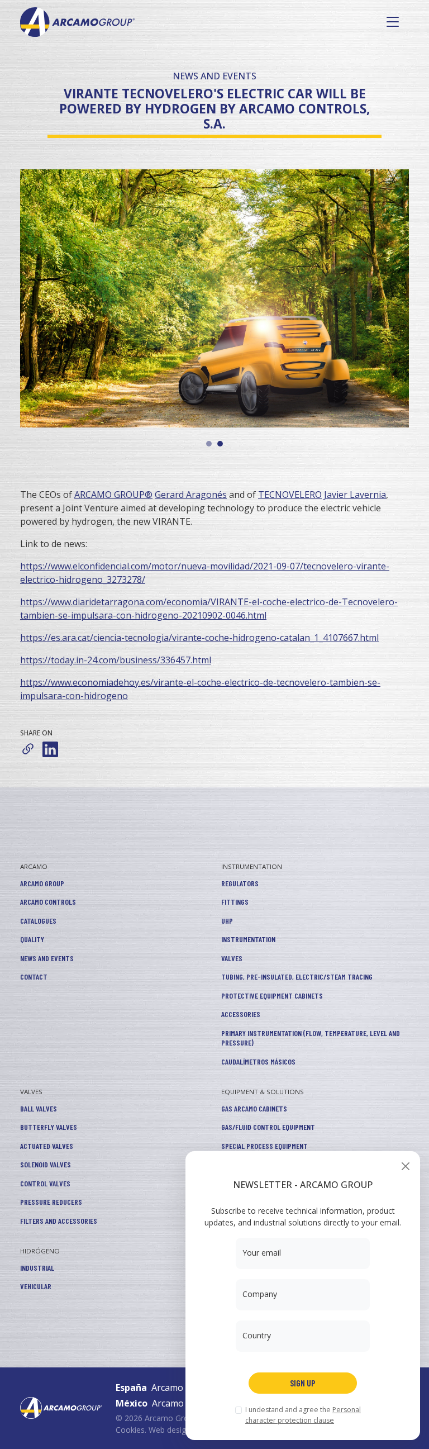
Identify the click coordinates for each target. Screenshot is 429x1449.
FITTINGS (235, 901)
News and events (47, 958)
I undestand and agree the (303, 1414)
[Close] (405, 1166)
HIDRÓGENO (40, 1251)
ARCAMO (33, 866)
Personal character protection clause (303, 1414)
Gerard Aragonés (191, 494)
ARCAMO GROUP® (113, 494)
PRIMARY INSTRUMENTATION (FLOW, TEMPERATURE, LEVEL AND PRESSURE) (310, 1038)
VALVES (231, 958)
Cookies (130, 1429)
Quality (32, 939)
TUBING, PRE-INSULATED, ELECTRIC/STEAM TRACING (297, 976)
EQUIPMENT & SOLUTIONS (262, 1091)
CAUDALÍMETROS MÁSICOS (258, 1061)
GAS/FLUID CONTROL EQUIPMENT (268, 1127)
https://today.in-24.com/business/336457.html (115, 660)
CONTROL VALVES (45, 1183)
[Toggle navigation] (392, 22)
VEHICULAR (35, 1286)
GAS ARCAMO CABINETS (254, 1108)
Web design (169, 1429)
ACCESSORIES (240, 1014)
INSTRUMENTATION (251, 866)
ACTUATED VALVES (46, 1146)
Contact (33, 976)
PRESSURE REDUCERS (51, 1201)
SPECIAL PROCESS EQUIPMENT (264, 1146)
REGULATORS (240, 883)
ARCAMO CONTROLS (48, 901)
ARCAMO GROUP (42, 883)
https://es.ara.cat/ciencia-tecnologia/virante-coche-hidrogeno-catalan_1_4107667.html (199, 637)
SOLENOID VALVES (45, 1164)
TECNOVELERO (290, 494)
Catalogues (38, 920)
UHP (227, 920)
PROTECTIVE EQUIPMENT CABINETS (272, 995)
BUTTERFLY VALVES (48, 1127)
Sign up (303, 1382)
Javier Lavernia (355, 494)
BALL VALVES (38, 1108)
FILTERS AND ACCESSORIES (58, 1220)
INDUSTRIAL (37, 1267)
